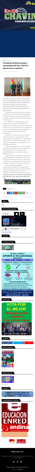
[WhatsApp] (19, 193)
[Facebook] (8, 193)
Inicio (4, 60)
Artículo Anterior (8, 197)
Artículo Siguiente (27, 197)
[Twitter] (12, 193)
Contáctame (20, 469)
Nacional (8, 60)
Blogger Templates (11, 467)
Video (3, 204)
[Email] (23, 193)
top (13, 188)
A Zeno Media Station (7, 232)
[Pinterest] (16, 193)
